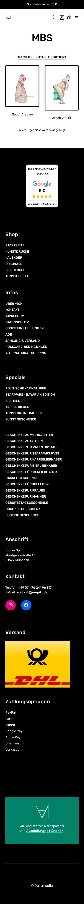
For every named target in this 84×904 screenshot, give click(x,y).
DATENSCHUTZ (17, 322)
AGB (8, 334)
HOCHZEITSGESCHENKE (23, 509)
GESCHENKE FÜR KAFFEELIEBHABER (33, 459)
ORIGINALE (13, 264)
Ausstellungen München (44, 831)
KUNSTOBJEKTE (17, 276)
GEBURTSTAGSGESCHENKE (26, 503)
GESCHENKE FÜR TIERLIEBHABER (31, 472)
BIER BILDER (15, 401)
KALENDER (13, 258)
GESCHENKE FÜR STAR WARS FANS (32, 453)
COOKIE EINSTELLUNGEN (24, 328)
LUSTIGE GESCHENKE (22, 515)
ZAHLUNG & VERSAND (22, 341)
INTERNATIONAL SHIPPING (25, 353)
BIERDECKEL (15, 270)
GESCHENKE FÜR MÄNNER (25, 496)
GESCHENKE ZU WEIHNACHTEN (29, 435)
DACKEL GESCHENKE (21, 478)
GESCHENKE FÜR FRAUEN (25, 490)
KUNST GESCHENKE (20, 419)
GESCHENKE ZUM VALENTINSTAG (31, 447)
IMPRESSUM (14, 316)
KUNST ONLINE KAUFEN (23, 413)
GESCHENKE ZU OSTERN (24, 441)
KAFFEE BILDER (17, 407)
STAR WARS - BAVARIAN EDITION (30, 395)
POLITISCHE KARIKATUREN (25, 388)
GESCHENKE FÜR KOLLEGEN (27, 484)
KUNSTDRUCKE (17, 252)
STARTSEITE (14, 245)
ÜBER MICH (14, 304)
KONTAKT (12, 310)
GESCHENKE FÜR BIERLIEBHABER (31, 466)
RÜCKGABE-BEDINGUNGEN (26, 347)
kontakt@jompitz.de (32, 592)
